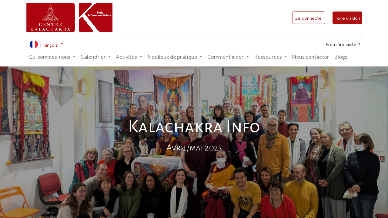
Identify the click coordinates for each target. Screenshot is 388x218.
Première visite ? (343, 44)
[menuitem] (310, 56)
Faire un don (347, 17)
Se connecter (309, 17)
